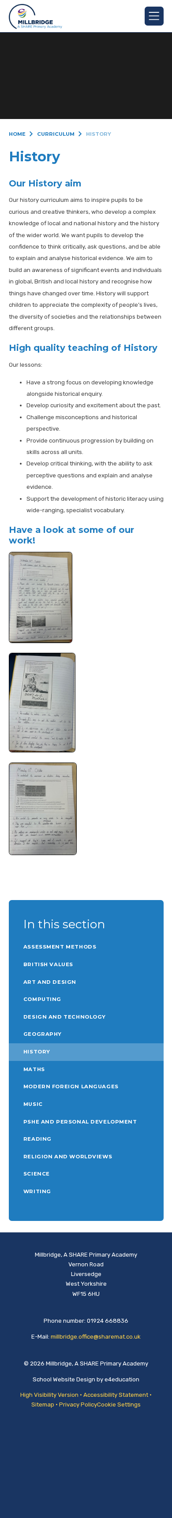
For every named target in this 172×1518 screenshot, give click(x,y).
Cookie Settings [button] (119, 1404)
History (98, 134)
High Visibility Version (49, 1395)
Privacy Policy (78, 1404)
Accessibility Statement (115, 1395)
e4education (122, 1379)
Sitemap (42, 1404)
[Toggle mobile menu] (154, 16)
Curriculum (56, 134)
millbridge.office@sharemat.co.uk (96, 1336)
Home (17, 134)
